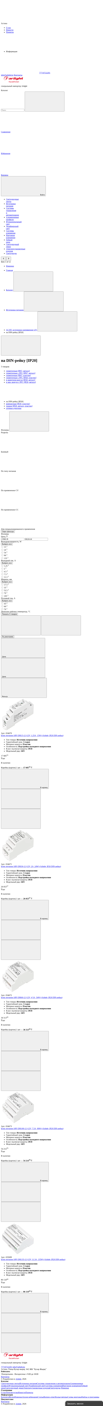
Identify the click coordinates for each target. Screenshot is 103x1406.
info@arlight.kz (19, 1367)
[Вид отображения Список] (61, 625)
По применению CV (10, 490)
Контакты (18, 75)
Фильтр (5, 696)
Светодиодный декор (14, 1388)
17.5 (6, 585)
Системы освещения (10, 232)
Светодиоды (11, 253)
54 (5, 553)
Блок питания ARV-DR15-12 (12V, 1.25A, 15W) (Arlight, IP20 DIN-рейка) (32, 735)
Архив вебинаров (30, 1397)
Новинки (10, 266)
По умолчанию (7, 637)
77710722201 (6, 1367)
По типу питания (8, 471)
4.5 (6, 572)
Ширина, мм (6, 579)
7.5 (6, 574)
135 (6, 558)
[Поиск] (44, 101)
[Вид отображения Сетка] (21, 625)
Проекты (10, 32)
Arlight (18, 1379)
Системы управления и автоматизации (53, 1383)
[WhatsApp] (20, 73)
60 (5, 606)
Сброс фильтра (8, 532)
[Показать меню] (33, 281)
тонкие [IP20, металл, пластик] (19, 406)
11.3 (6, 577)
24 (5, 550)
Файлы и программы (90, 1397)
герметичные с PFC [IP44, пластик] (21, 378)
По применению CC (10, 510)
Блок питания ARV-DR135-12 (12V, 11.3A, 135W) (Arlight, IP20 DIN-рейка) (33, 1259)
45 (5, 604)
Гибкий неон (9, 241)
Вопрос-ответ (49, 1397)
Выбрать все (7, 544)
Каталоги (5, 1397)
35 (5, 588)
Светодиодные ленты (10, 1383)
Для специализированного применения (18, 529)
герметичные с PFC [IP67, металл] (20, 373)
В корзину (44, 787)
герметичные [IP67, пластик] (18, 375)
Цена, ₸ (4, 537)
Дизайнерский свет (36, 1386)
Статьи (41, 1397)
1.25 (6, 566)
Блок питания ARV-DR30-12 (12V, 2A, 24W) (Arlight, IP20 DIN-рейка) (31, 866)
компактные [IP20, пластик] (18, 404)
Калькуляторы (61, 1397)
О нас (8, 28)
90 (5, 555)
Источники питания (11, 205)
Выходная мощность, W (11, 542)
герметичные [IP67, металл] (18, 371)
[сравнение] (21, 799)
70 (5, 593)
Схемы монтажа (74, 1397)
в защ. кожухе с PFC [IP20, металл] (21, 382)
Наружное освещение (10, 236)
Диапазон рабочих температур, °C (15, 612)
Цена (4, 657)
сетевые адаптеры (13, 408)
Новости (9, 30)
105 (6, 596)
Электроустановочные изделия (36, 1388)
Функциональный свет (18, 1386)
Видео (11, 1397)
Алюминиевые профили (12, 218)
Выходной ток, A (8, 560)
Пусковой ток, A (8, 598)
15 (5, 547)
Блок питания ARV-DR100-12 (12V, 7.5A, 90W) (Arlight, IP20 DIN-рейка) (32, 1128)
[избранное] (21, 819)
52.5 (6, 590)
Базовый (5, 452)
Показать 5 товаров (9, 614)
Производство (12, 1392)
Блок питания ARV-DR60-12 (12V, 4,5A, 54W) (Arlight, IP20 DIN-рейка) (31, 997)
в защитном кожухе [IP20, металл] (20, 380)
